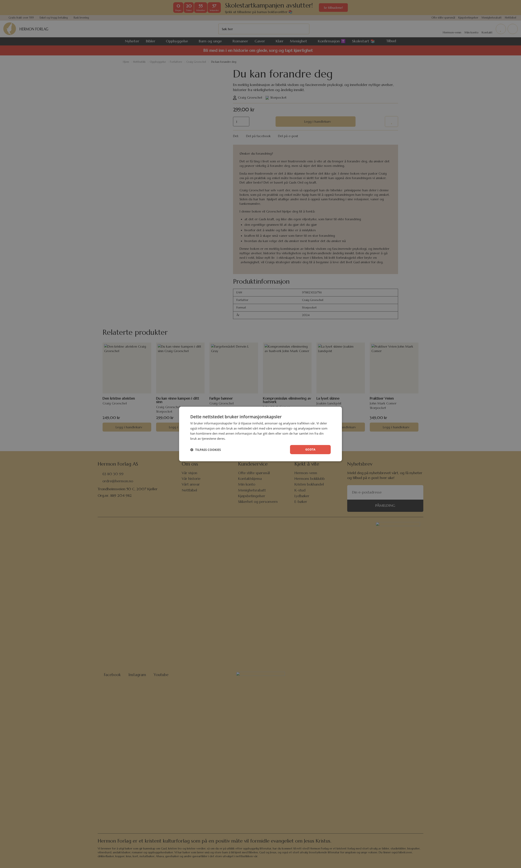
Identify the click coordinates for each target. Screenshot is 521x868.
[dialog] (260, 434)
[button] (205, 449)
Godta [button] (310, 449)
